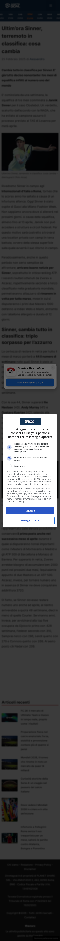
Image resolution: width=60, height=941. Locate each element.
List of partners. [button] (46, 484)
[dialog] (30, 470)
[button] (30, 466)
